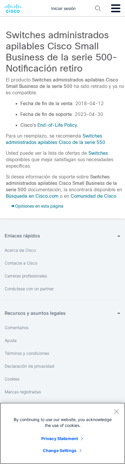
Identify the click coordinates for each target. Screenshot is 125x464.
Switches (98, 153)
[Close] (116, 411)
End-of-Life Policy (57, 125)
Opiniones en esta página (39, 206)
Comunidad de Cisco (93, 196)
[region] (62, 433)
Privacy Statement (59, 438)
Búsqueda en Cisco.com (32, 196)
